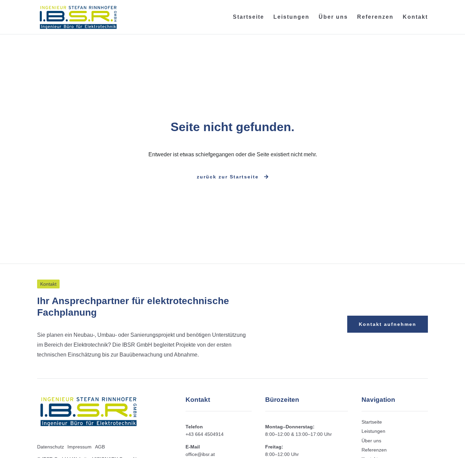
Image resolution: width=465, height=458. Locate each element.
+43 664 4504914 (205, 434)
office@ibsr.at (200, 454)
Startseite (248, 17)
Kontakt (415, 17)
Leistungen (291, 17)
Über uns (333, 17)
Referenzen (375, 17)
